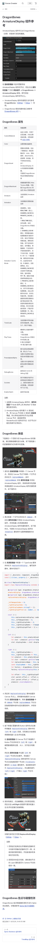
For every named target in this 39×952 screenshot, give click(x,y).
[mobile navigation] (35, 3)
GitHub (20, 103)
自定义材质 (26, 139)
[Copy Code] (36, 575)
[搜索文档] (22, 3)
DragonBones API (12, 111)
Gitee (28, 103)
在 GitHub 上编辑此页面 (13, 918)
